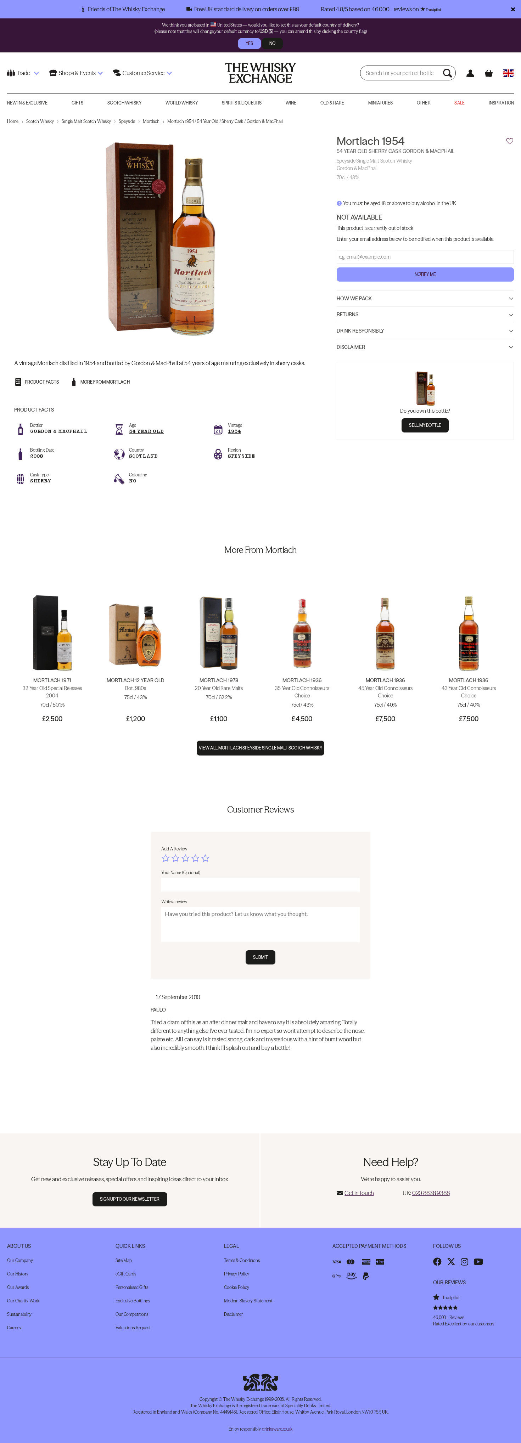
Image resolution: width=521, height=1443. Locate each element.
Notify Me (425, 274)
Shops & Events (77, 73)
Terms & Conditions (242, 1260)
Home (12, 121)
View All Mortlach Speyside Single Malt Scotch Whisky (260, 748)
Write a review (174, 901)
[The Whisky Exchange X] (451, 1261)
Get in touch (359, 1192)
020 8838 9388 (431, 1192)
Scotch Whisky (124, 103)
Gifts (78, 103)
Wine (291, 103)
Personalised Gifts (132, 1287)
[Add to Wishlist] (509, 141)
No (272, 43)
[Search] (448, 73)
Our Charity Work (23, 1300)
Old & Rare (332, 103)
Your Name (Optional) (180, 872)
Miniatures (380, 103)
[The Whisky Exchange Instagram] (464, 1261)
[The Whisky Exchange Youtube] (478, 1261)
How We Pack (354, 298)
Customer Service (143, 73)
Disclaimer (351, 347)
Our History (17, 1274)
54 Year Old (146, 431)
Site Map (124, 1260)
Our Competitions (132, 1314)
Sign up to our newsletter (130, 1199)
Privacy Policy (236, 1274)
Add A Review (174, 848)
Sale (459, 103)
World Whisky (182, 103)
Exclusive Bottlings (133, 1300)
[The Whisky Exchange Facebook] (437, 1261)
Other (424, 103)
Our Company (20, 1260)
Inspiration (501, 103)
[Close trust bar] (513, 9)
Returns (348, 315)
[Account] (470, 73)
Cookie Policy (236, 1287)
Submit (260, 957)
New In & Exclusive (27, 103)
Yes (249, 43)
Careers (14, 1327)
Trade (23, 73)
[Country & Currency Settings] (508, 73)
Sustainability (19, 1314)
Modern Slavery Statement (248, 1300)
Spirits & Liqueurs (242, 103)
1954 (234, 431)
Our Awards (18, 1287)
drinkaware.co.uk (277, 1429)
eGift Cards (126, 1274)
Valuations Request (133, 1327)
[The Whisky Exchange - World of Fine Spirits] (260, 73)
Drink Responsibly (360, 331)
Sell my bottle (425, 425)
